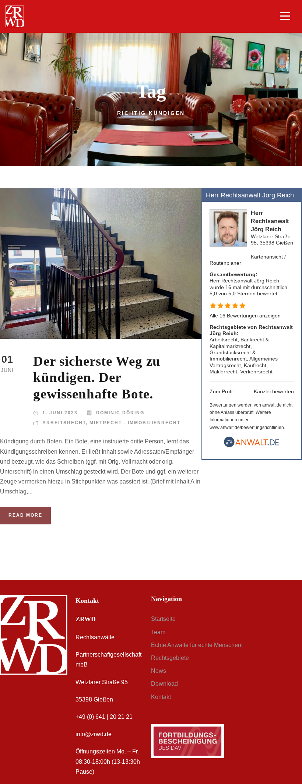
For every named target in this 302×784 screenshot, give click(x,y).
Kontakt (161, 697)
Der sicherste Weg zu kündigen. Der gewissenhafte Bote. (97, 377)
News (158, 671)
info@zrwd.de (94, 734)
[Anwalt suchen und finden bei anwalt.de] (251, 446)
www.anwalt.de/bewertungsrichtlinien (247, 427)
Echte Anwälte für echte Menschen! (197, 645)
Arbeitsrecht (64, 422)
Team (158, 632)
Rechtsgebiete (170, 658)
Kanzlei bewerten (274, 391)
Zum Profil (221, 391)
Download (164, 684)
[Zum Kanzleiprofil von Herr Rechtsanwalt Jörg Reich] (228, 227)
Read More (25, 515)
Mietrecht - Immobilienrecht (134, 422)
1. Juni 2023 (60, 412)
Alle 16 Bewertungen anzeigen (245, 316)
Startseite (163, 619)
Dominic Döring (120, 412)
